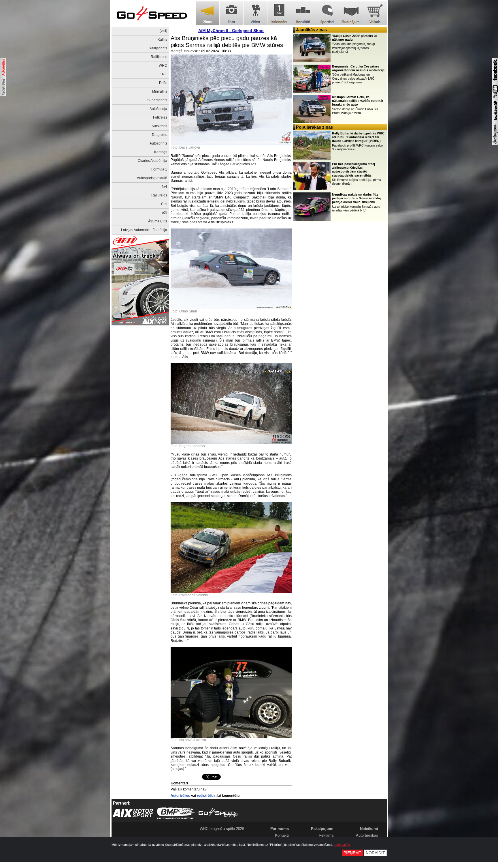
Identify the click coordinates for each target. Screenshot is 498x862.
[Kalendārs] (279, 13)
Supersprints (157, 100)
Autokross (159, 126)
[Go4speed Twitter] (495, 121)
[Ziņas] (207, 13)
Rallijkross (159, 57)
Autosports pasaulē (152, 178)
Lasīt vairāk (342, 844)
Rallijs (162, 40)
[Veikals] (375, 13)
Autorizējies (180, 796)
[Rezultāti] (303, 13)
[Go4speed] (152, 13)
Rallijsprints (158, 48)
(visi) (163, 31)
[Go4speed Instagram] (495, 144)
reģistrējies (206, 796)
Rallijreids (159, 195)
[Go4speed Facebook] (495, 81)
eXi (164, 213)
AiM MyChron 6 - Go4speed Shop (231, 30)
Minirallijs (159, 91)
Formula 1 (159, 169)
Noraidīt (375, 853)
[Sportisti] (327, 13)
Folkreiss (160, 117)
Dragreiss (159, 135)
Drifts (163, 83)
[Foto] (231, 13)
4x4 (164, 187)
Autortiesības (367, 835)
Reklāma (326, 835)
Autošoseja (158, 109)
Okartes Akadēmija (152, 161)
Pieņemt (352, 853)
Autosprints (158, 143)
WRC (163, 65)
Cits (164, 204)
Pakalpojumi (322, 829)
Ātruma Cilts (157, 221)
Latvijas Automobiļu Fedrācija (144, 230)
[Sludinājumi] (351, 13)
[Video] (255, 13)
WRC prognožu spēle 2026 (222, 829)
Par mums (279, 829)
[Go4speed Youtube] (495, 98)
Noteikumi (369, 829)
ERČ (163, 74)
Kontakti (282, 835)
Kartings (160, 152)
